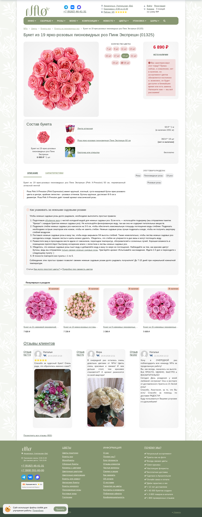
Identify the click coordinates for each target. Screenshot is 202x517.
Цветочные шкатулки (72, 471)
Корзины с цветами (71, 467)
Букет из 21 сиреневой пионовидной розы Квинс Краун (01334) (52, 327)
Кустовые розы (69, 493)
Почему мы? (109, 456)
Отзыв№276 (80, 353)
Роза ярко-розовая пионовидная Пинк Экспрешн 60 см (104, 140)
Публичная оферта (112, 493)
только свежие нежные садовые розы (80, 250)
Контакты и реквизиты (113, 490)
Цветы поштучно (70, 453)
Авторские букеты (70, 482)
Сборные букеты (70, 464)
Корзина (150, 9)
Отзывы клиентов (39, 343)
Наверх (177, 512)
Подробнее (38, 510)
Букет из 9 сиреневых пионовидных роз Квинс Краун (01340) (130, 327)
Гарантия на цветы (112, 486)
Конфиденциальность (113, 497)
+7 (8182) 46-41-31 (74, 11)
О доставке (108, 482)
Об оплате (108, 479)
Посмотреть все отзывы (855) (38, 435)
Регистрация (159, 6)
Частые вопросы (111, 467)
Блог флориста (110, 460)
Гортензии (67, 497)
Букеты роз (67, 456)
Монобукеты (68, 460)
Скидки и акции (110, 471)
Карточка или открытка (88, 152)
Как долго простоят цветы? (47, 269)
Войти (149, 6)
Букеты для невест (71, 479)
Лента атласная (85, 128)
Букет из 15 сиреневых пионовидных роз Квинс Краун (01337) (171, 327)
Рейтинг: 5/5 (115, 12)
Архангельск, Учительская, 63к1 (118, 6)
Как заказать (109, 475)
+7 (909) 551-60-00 (32, 470)
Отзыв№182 (134, 353)
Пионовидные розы (71, 490)
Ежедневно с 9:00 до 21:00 (116, 9)
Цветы (66, 447)
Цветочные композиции (73, 475)
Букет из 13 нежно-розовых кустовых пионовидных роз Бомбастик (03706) (97, 327)
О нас (106, 453)
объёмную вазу (52, 220)
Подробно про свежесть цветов (77, 269)
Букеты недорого (70, 486)
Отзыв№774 (27, 353)
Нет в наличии (160, 55)
